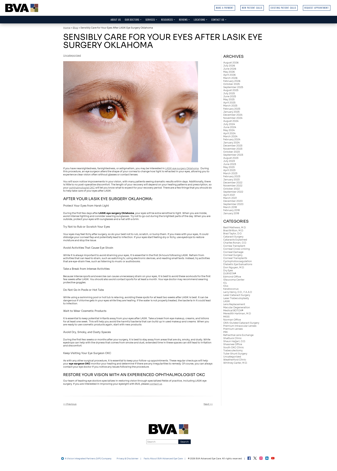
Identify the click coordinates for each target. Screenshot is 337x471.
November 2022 (232, 185)
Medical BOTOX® (233, 310)
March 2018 (230, 207)
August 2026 (231, 62)
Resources (167, 19)
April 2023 (229, 170)
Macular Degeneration (236, 307)
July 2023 (229, 161)
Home (66, 27)
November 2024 (232, 118)
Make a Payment (225, 7)
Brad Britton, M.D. (233, 230)
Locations (199, 19)
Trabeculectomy (233, 350)
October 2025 (231, 84)
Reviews (183, 19)
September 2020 (233, 204)
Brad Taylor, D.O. (232, 233)
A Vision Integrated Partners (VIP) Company (88, 458)
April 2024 (229, 133)
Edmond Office (232, 276)
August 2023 (230, 158)
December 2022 (232, 182)
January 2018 (231, 213)
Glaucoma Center (233, 279)
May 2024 (229, 130)
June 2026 (229, 68)
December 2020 (233, 201)
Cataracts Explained (235, 239)
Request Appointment (316, 7)
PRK (225, 332)
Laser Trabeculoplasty (236, 298)
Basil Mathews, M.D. (234, 227)
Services (150, 19)
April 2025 (229, 102)
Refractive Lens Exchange (238, 335)
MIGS (226, 316)
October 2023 (231, 151)
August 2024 (230, 121)
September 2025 (233, 87)
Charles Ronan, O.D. (235, 242)
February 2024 (231, 139)
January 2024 (231, 142)
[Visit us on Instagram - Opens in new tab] (261, 458)
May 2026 (229, 71)
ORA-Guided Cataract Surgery (241, 322)
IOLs (225, 285)
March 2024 (230, 136)
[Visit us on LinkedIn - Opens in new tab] (267, 458)
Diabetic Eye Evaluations (237, 264)
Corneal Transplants (235, 258)
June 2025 (229, 96)
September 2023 (233, 154)
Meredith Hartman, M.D (237, 313)
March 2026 (230, 78)
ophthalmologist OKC (82, 187)
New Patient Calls (252, 7)
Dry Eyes (228, 270)
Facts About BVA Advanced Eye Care (163, 458)
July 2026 (229, 65)
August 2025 (230, 90)
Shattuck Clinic (232, 338)
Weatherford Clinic (234, 359)
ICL (225, 282)
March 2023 (230, 173)
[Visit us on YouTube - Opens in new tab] (273, 458)
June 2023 (229, 164)
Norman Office (232, 319)
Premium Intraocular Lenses (239, 325)
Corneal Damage (233, 252)
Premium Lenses (233, 328)
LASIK (226, 301)
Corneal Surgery (232, 255)
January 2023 (231, 179)
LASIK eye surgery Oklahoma (182, 168)
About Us (116, 19)
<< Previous (69, 404)
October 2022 (231, 188)
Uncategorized (72, 55)
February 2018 (231, 210)
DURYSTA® (229, 273)
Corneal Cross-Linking (236, 248)
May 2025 (229, 99)
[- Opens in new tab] (255, 458)
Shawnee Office (232, 344)
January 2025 (231, 111)
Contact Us (217, 19)
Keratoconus (231, 288)
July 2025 (229, 93)
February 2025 (231, 108)
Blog (75, 27)
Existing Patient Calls (283, 7)
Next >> (208, 404)
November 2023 (232, 148)
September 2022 (233, 191)
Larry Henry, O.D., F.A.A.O (237, 292)
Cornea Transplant (234, 245)
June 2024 (229, 127)
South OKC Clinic (233, 347)
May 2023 (229, 167)
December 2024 (232, 114)
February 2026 (231, 81)
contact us (155, 383)
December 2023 (232, 145)
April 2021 (229, 195)
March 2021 (230, 198)
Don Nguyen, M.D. (233, 267)
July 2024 (229, 124)
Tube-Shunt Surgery (235, 353)
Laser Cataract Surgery (236, 295)
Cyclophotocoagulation (237, 261)
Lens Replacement (234, 304)
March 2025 (230, 105)
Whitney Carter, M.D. (235, 362)
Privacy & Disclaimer (127, 458)
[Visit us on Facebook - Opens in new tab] (249, 458)
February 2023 (231, 176)
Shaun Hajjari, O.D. (234, 341)
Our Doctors (132, 19)
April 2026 (229, 74)
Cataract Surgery (233, 236)
